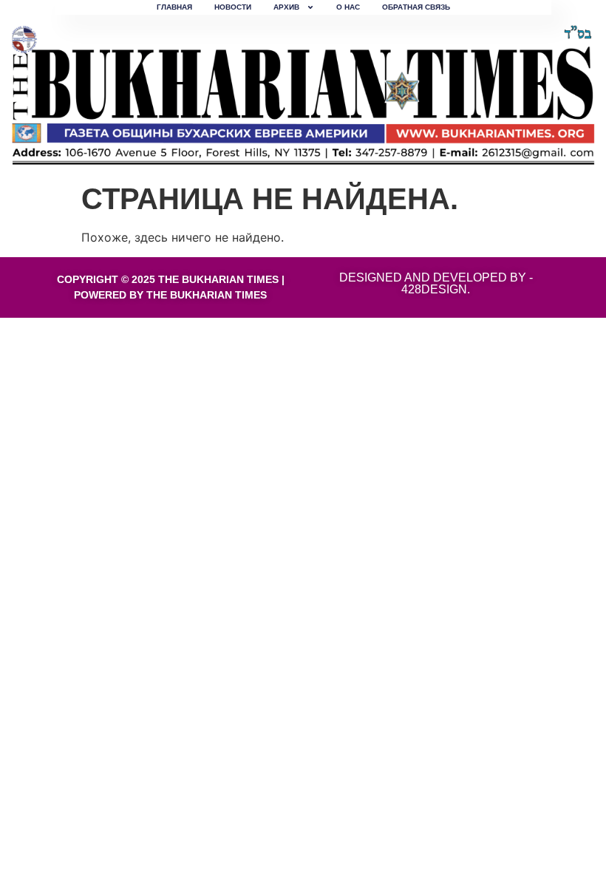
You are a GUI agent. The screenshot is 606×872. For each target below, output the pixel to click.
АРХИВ (286, 7)
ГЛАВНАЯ (174, 7)
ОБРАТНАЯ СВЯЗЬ (416, 7)
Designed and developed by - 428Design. (436, 283)
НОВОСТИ (232, 7)
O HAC (348, 7)
